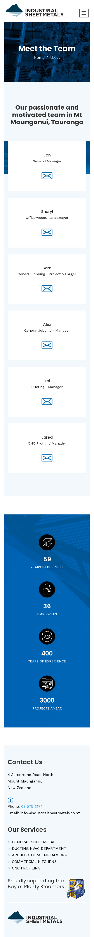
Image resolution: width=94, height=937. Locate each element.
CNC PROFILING (26, 868)
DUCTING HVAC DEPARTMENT (39, 848)
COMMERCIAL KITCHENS (34, 861)
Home (39, 57)
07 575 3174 (32, 806)
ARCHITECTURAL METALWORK (39, 855)
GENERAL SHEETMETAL (33, 842)
